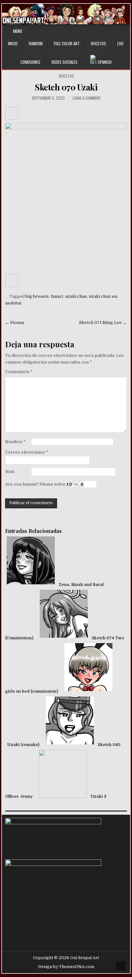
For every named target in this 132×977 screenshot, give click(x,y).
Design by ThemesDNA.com (66, 967)
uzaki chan (76, 296)
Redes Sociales (65, 62)
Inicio (13, 43)
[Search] (126, 31)
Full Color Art (67, 43)
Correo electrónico (26, 452)
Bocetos (98, 43)
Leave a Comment (87, 98)
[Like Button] (11, 113)
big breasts (37, 296)
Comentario (19, 371)
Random (36, 43)
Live (120, 43)
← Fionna (14, 322)
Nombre (15, 441)
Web (9, 471)
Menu (17, 31)
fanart (57, 296)
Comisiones (30, 62)
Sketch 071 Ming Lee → (103, 322)
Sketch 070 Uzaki (66, 87)
